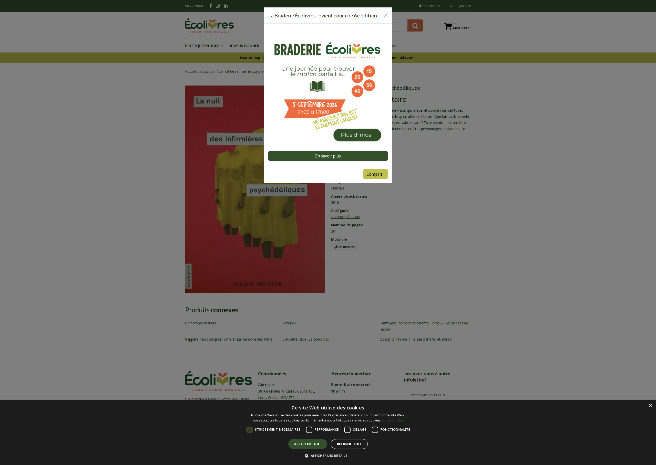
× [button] (650, 406)
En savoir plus (328, 156)
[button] (328, 456)
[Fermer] (386, 15)
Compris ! (375, 174)
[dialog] (328, 432)
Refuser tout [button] (349, 444)
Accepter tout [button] (307, 444)
